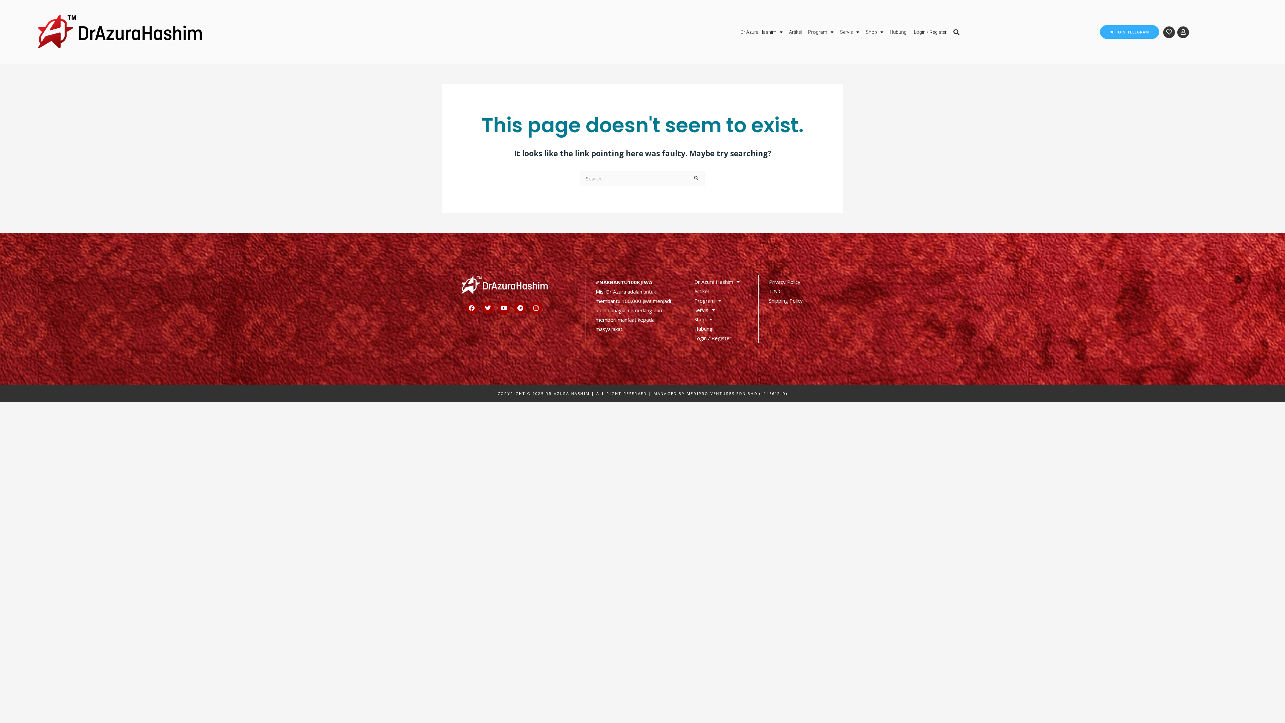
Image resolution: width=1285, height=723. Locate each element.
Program (817, 32)
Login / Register (930, 32)
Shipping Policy (786, 300)
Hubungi (899, 32)
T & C (775, 291)
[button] (956, 31)
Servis (846, 32)
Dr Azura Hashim (758, 32)
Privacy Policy (784, 281)
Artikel (795, 32)
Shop (871, 32)
